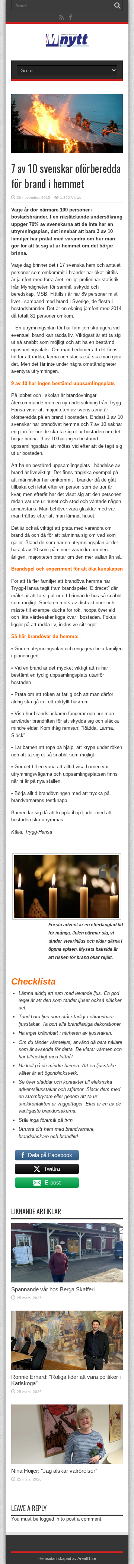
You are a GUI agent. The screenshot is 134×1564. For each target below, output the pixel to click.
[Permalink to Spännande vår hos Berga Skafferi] (67, 1281)
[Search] (117, 5)
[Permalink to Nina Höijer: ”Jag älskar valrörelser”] (67, 1462)
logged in (49, 1519)
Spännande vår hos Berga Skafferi (53, 1289)
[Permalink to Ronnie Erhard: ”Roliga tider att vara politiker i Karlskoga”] (67, 1368)
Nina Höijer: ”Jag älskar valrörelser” (54, 1471)
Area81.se (86, 1558)
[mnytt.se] (67, 42)
